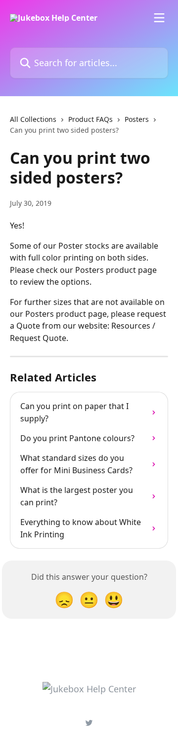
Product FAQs (90, 119)
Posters (137, 119)
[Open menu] (159, 18)
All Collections (33, 119)
